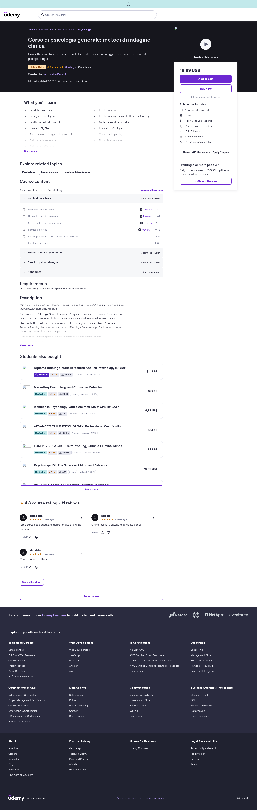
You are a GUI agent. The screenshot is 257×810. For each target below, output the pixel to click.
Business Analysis (200, 716)
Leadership (197, 649)
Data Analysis (198, 710)
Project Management (202, 660)
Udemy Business (54, 615)
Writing (134, 710)
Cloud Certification (18, 705)
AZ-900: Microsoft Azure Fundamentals (151, 660)
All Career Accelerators (20, 676)
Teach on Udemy (78, 753)
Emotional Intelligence (203, 671)
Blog (10, 764)
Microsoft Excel (199, 694)
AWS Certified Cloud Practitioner (147, 655)
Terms (194, 764)
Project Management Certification (26, 700)
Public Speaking (138, 705)
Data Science (76, 694)
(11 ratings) (70, 67)
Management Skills (201, 655)
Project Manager (17, 665)
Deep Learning (77, 716)
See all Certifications (19, 721)
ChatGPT (74, 710)
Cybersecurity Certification (22, 694)
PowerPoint (136, 716)
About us (13, 748)
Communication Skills (141, 694)
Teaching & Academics (40, 29)
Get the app (75, 748)
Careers (12, 753)
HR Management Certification (24, 716)
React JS (74, 660)
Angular (73, 665)
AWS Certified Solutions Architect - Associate (154, 665)
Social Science (66, 29)
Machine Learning (79, 705)
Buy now (206, 88)
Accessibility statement (203, 748)
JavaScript (75, 655)
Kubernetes (136, 671)
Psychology (84, 29)
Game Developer (17, 671)
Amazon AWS (137, 649)
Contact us (14, 759)
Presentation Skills (140, 700)
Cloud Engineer (16, 660)
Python (73, 700)
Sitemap (195, 759)
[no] (37, 537)
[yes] (31, 537)
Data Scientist (16, 649)
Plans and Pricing (78, 759)
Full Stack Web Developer (22, 655)
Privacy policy (198, 753)
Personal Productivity (202, 665)
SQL (193, 700)
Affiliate (73, 764)
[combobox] (97, 14)
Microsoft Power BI (201, 705)
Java (71, 671)
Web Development (79, 649)
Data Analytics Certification (23, 710)
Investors (13, 769)
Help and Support (78, 769)
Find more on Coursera (20, 774)
